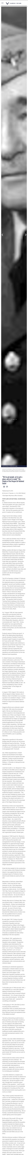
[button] (2, 3)
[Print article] (4, 487)
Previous (2, 234)
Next (25, 234)
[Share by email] (7, 487)
